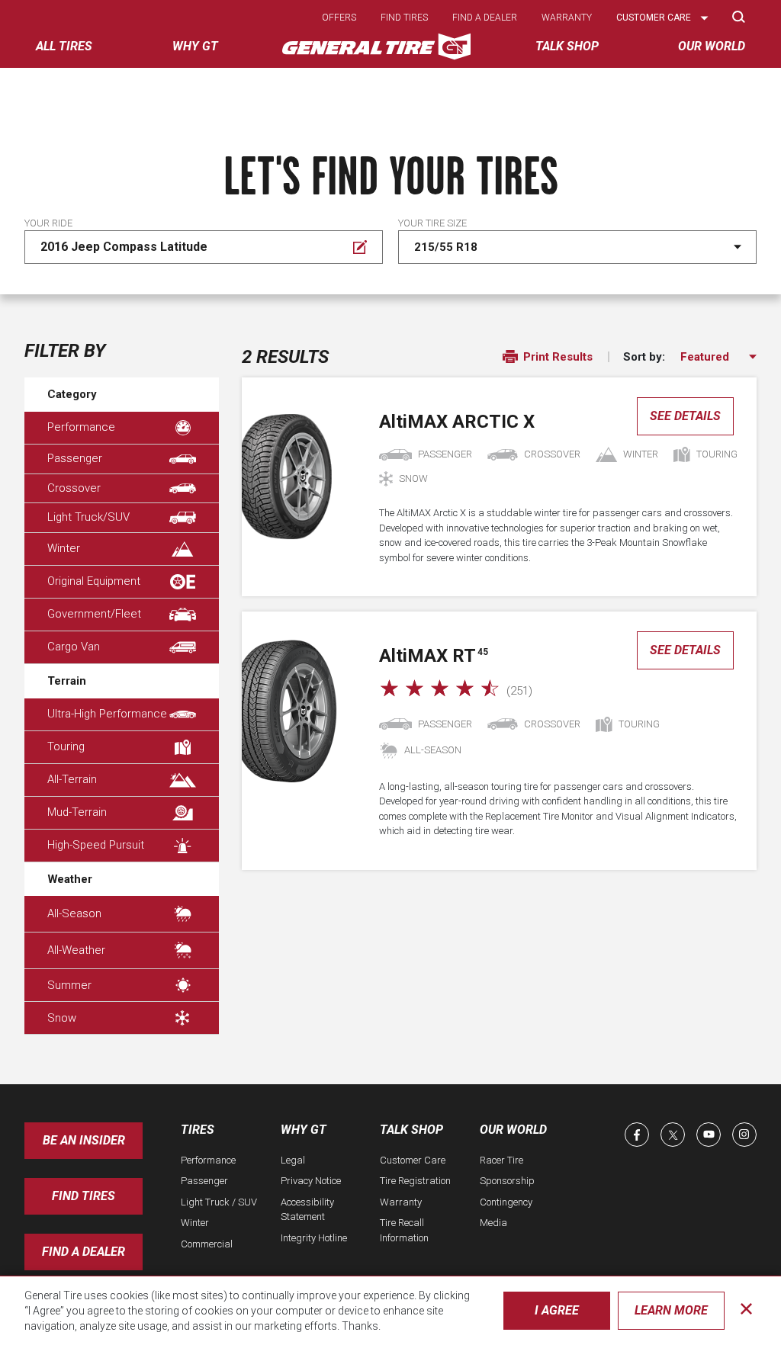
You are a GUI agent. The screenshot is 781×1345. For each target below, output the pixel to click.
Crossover (74, 488)
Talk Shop (411, 1129)
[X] (672, 1134)
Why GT (303, 1129)
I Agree (557, 1310)
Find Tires (83, 1196)
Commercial (207, 1244)
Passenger (74, 458)
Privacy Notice (311, 1180)
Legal (293, 1160)
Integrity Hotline (314, 1238)
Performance (81, 427)
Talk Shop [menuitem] (567, 46)
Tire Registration (415, 1180)
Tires (197, 1129)
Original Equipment (93, 581)
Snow (61, 1018)
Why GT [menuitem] (195, 46)
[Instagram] (744, 1134)
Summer (69, 985)
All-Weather (76, 950)
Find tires (404, 17)
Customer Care (412, 1160)
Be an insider (84, 1140)
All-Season (74, 913)
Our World (513, 1129)
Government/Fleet (94, 614)
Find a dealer (484, 17)
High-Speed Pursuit (95, 845)
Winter (63, 548)
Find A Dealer (83, 1251)
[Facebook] (637, 1134)
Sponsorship (507, 1180)
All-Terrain (72, 779)
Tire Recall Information (404, 1230)
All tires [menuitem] (64, 46)
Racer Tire (501, 1160)
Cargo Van (73, 646)
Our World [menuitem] (711, 46)
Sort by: (644, 357)
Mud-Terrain (77, 812)
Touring (66, 746)
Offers (339, 17)
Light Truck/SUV (88, 517)
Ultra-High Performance (107, 714)
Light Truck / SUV (219, 1202)
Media (493, 1222)
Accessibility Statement (307, 1209)
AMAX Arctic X (457, 421)
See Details (685, 416)
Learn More (671, 1310)
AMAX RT (433, 655)
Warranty (567, 17)
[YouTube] (708, 1134)
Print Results (556, 357)
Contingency (506, 1202)
